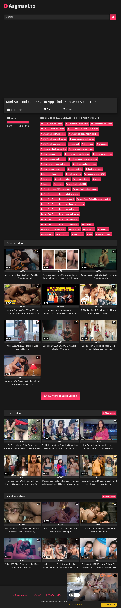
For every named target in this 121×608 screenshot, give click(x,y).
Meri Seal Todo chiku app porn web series (61, 214)
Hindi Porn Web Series (78, 124)
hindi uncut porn (95, 169)
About (49, 109)
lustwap (60, 184)
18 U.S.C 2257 (21, 595)
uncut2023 (89, 229)
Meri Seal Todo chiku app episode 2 (95, 199)
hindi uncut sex (74, 174)
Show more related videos (60, 395)
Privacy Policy (53, 595)
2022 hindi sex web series (54, 134)
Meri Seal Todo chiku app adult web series (61, 194)
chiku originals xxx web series (56, 164)
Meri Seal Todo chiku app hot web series (60, 209)
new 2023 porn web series (54, 229)
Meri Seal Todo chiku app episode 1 (58, 199)
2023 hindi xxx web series (54, 144)
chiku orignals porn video (85, 164)
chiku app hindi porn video (54, 149)
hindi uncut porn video (52, 174)
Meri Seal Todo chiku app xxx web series (61, 224)
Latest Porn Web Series (54, 129)
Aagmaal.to (21, 6)
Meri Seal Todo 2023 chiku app (56, 189)
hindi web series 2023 (96, 174)
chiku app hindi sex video (82, 149)
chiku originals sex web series (84, 159)
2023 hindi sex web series (83, 139)
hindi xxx (47, 179)
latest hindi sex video (103, 124)
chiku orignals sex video (53, 169)
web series (78, 234)
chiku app (103, 144)
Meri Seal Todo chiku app (86, 189)
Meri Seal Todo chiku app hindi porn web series (63, 204)
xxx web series (104, 234)
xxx (90, 234)
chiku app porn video (52, 154)
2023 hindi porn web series (54, 139)
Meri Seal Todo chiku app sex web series (61, 219)
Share (69, 109)
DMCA (37, 595)
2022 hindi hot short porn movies (84, 129)
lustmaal (47, 184)
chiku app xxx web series (54, 159)
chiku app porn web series (78, 154)
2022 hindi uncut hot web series (84, 134)
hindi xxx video (63, 179)
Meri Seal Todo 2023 (77, 184)
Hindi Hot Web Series (53, 124)
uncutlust (104, 229)
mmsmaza (88, 224)
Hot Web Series (82, 179)
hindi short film (76, 169)
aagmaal (75, 144)
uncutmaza (63, 234)
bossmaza (88, 144)
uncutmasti (48, 234)
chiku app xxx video (103, 154)
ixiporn (97, 179)
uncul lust (75, 229)
